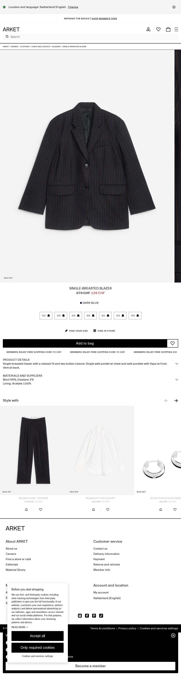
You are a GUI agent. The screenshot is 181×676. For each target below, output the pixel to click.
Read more (19, 627)
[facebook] (87, 616)
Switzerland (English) (107, 598)
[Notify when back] (26, 509)
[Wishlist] (158, 29)
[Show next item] (176, 400)
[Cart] (168, 29)
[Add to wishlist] (172, 343)
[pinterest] (94, 616)
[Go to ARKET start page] (11, 29)
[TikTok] (101, 616)
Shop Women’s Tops (104, 18)
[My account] (148, 29)
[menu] (176, 29)
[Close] (174, 7)
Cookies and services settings (159, 628)
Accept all (37, 636)
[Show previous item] (166, 400)
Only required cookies (38, 647)
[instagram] (80, 616)
